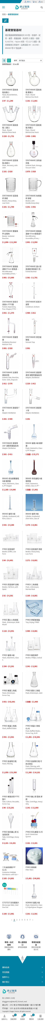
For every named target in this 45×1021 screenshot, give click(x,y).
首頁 (4, 14)
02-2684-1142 (8, 998)
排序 (15, 60)
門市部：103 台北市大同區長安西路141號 (20, 1008)
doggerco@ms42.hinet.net (14, 1001)
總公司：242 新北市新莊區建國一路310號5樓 (21, 1005)
